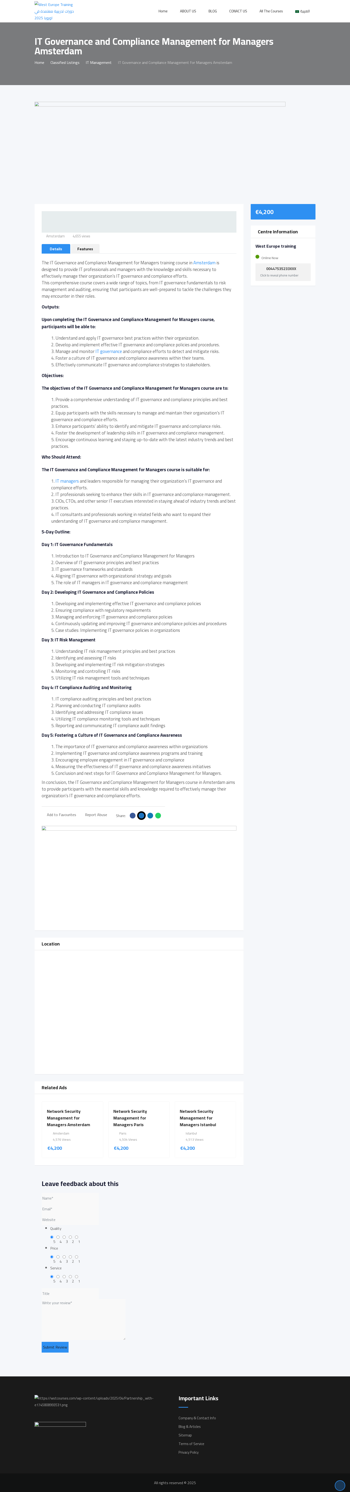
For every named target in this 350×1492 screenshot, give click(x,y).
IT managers (67, 481)
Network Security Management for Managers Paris (130, 1118)
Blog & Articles (190, 1426)
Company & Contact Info (197, 1418)
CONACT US (238, 11)
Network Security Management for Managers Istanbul (198, 1118)
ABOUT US (188, 11)
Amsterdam (204, 263)
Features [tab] (85, 248)
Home (163, 11)
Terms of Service (191, 1443)
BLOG (213, 11)
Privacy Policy (189, 1452)
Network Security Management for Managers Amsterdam (68, 1118)
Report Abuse (96, 814)
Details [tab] (56, 248)
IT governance (108, 351)
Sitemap (185, 1435)
